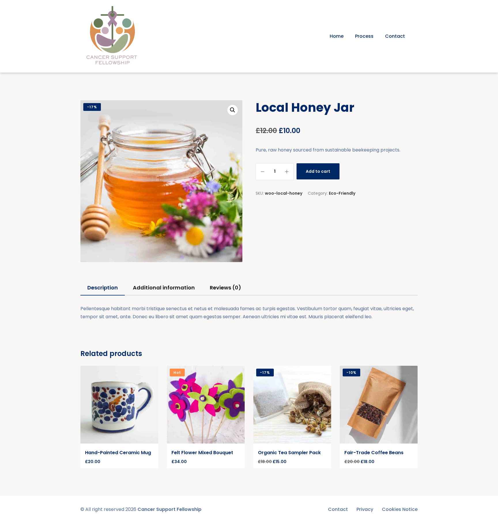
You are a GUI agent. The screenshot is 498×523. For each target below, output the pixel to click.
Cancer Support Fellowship (169, 509)
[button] (232, 110)
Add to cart (318, 171)
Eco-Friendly (342, 193)
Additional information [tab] (164, 287)
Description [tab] (102, 287)
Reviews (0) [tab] (225, 287)
